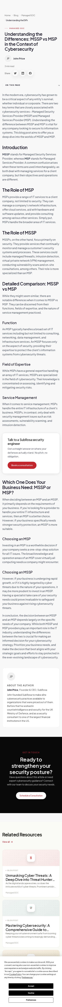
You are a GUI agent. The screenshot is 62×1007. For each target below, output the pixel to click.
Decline (31, 993)
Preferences (31, 1000)
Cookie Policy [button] (15, 974)
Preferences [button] (27, 977)
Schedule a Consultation (31, 795)
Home (8, 15)
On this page (12, 85)
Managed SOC (17, 28)
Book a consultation (22, 465)
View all (6, 841)
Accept (31, 986)
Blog (16, 15)
